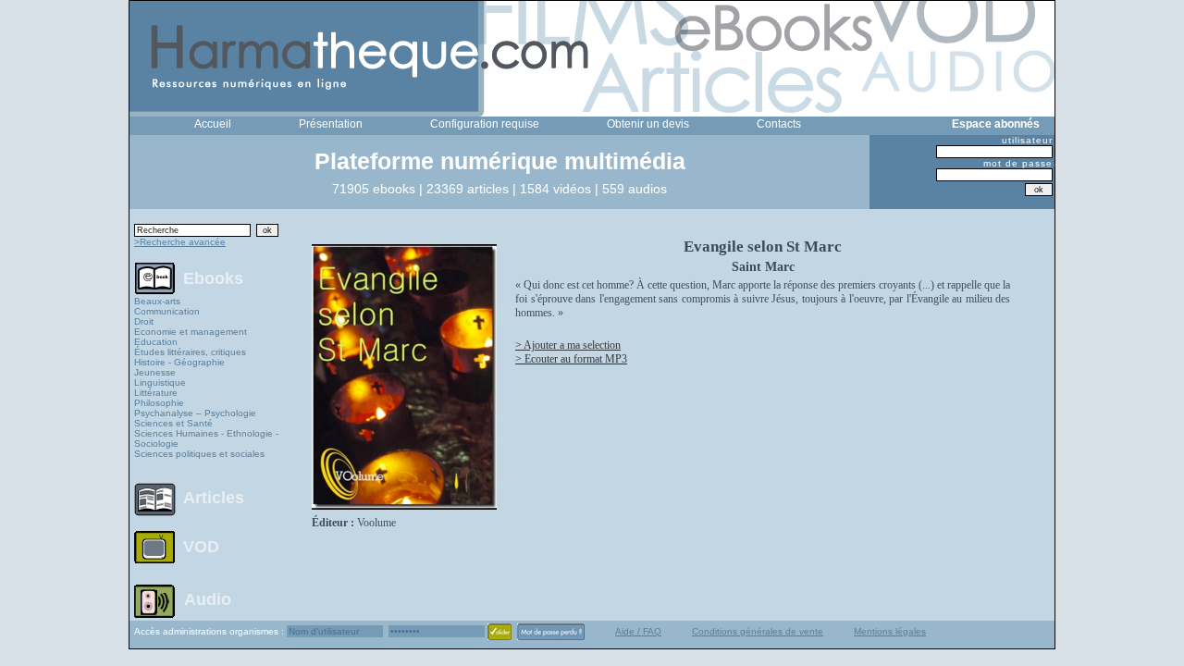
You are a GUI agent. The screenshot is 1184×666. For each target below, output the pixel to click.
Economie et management (190, 332)
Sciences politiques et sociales (199, 454)
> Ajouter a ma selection (568, 345)
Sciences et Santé (173, 423)
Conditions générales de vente (757, 631)
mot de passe (1018, 163)
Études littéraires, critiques (190, 352)
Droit (144, 321)
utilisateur (1027, 140)
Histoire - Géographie (179, 362)
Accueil (212, 123)
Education (156, 342)
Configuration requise (484, 123)
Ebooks (213, 277)
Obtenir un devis (648, 123)
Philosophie (159, 403)
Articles (213, 497)
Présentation (331, 123)
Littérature (156, 393)
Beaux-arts (157, 301)
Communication (167, 311)
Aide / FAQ (638, 631)
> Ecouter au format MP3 (571, 358)
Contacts (779, 123)
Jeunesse (155, 372)
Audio (207, 598)
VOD (201, 546)
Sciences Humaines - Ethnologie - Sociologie (206, 438)
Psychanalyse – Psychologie (195, 413)
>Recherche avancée (180, 242)
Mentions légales (890, 631)
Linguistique (160, 382)
